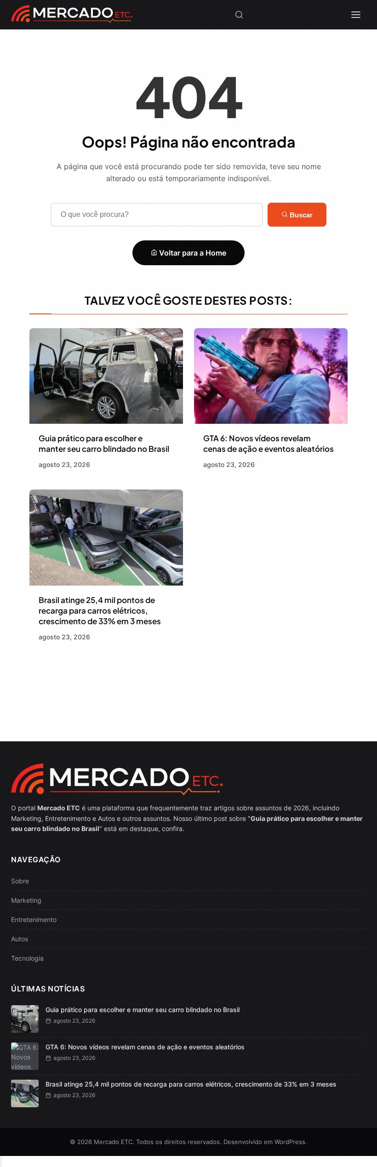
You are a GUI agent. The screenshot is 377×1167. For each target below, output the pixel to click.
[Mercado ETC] (71, 18)
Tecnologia (27, 958)
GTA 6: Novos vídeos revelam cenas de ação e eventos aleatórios (268, 443)
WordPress (289, 1141)
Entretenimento (34, 919)
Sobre (20, 881)
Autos (19, 939)
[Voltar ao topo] (1, 1162)
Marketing (26, 900)
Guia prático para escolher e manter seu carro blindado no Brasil (104, 443)
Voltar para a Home (191, 252)
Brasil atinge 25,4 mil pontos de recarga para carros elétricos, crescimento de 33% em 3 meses (100, 610)
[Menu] (356, 15)
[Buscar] (239, 15)
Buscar (300, 215)
